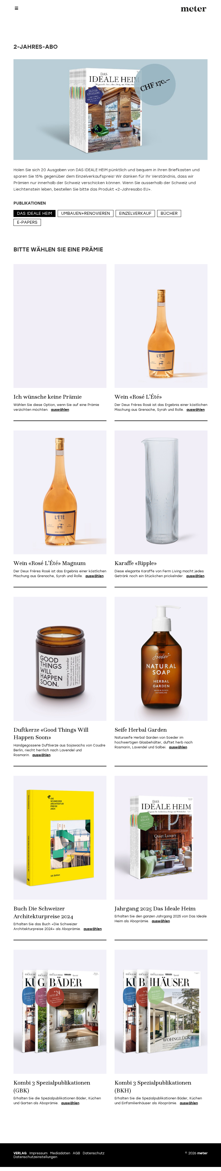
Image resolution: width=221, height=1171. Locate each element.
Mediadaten (60, 1153)
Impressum (38, 1153)
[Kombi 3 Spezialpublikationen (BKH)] (161, 1011)
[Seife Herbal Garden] (161, 658)
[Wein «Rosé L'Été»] (161, 326)
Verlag (20, 1153)
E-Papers (27, 222)
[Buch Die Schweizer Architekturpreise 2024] (59, 837)
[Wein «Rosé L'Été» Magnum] (59, 492)
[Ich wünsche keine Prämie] (59, 326)
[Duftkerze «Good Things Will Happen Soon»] (59, 658)
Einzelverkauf (135, 213)
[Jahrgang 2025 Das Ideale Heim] (161, 837)
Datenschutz (93, 1153)
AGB (76, 1153)
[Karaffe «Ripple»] (161, 492)
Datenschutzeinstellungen (35, 1157)
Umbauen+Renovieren (85, 213)
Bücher (169, 213)
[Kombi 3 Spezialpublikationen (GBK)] (59, 1011)
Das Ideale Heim (34, 213)
